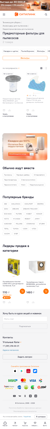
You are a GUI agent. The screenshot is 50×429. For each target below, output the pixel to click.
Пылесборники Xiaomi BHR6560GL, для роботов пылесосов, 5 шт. (36, 284)
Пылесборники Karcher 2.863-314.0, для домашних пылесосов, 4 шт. (13, 284)
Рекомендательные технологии (25, 411)
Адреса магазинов (11, 350)
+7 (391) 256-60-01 (11, 346)
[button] (5, 423)
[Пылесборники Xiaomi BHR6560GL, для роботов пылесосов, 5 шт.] (37, 281)
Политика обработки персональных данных (25, 408)
